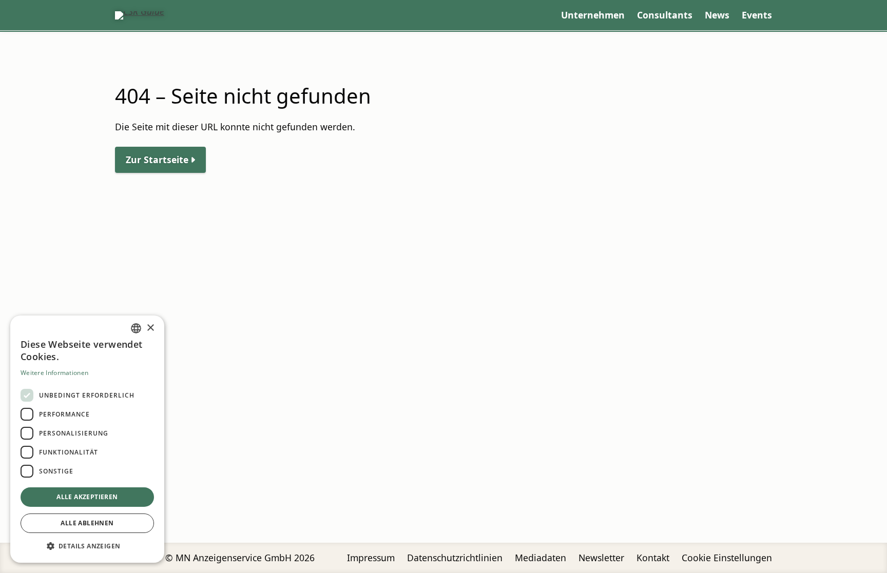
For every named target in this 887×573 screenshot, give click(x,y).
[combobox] (136, 328)
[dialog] (87, 439)
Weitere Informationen (54, 372)
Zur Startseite (157, 159)
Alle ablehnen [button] (87, 523)
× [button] (150, 328)
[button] (87, 546)
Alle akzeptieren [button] (87, 496)
